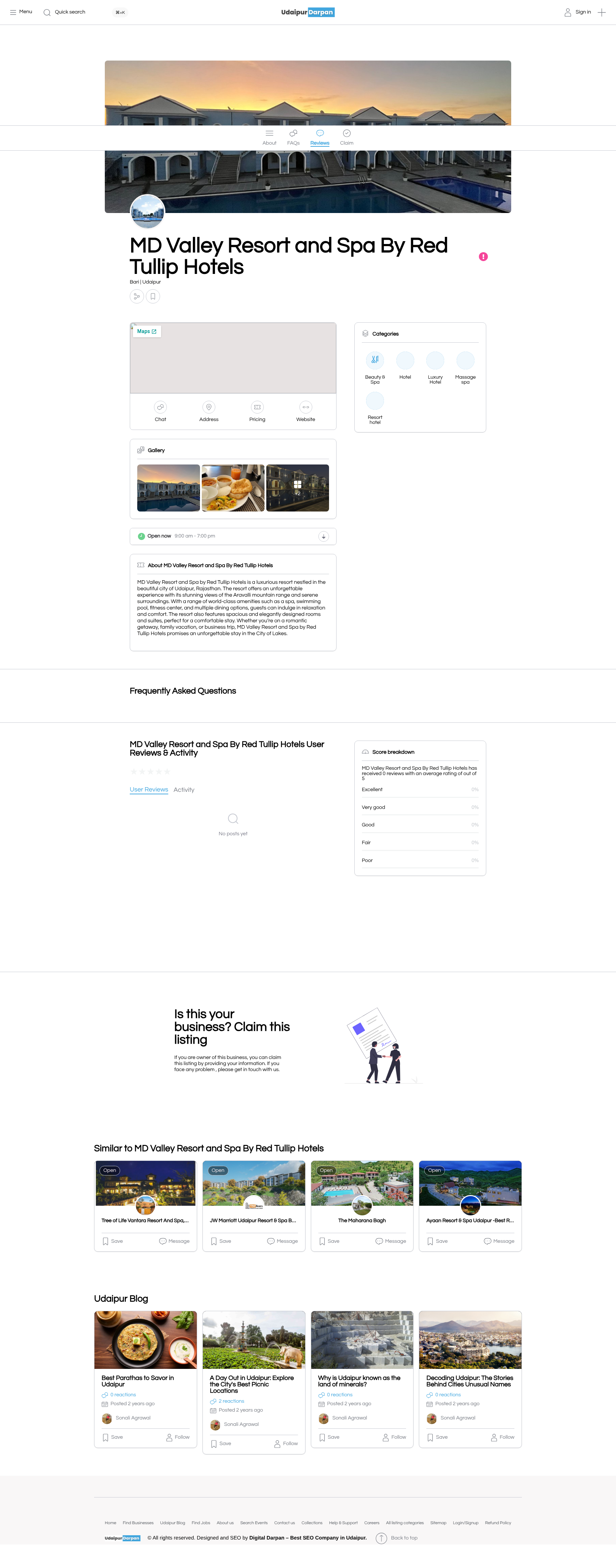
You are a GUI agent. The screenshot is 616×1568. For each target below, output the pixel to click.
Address (209, 419)
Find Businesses (138, 1523)
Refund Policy (498, 1523)
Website (305, 419)
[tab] (149, 790)
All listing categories (405, 1523)
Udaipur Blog (172, 1523)
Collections (312, 1523)
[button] (601, 12)
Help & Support (343, 1523)
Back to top (404, 1538)
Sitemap (438, 1523)
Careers (372, 1523)
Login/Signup (466, 1523)
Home (110, 1523)
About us (225, 1523)
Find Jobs (201, 1523)
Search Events (254, 1523)
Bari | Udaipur (145, 282)
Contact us (284, 1523)
